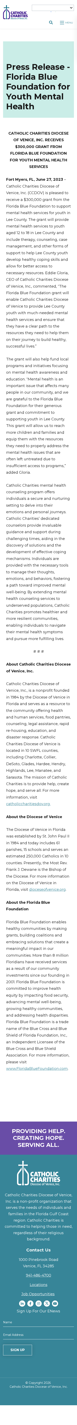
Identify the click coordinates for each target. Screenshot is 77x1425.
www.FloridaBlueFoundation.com (37, 1068)
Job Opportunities (38, 1294)
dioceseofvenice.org (47, 889)
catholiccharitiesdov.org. (28, 804)
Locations (38, 1285)
